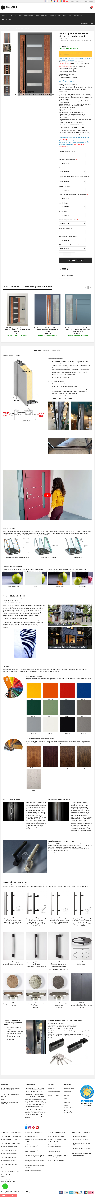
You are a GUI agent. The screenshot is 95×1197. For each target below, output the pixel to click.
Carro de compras (54, 1092)
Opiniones (67, 1102)
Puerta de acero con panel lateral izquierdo (35, 1161)
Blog (65, 1099)
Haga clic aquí (63, 139)
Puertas (9, 28)
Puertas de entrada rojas (8, 1157)
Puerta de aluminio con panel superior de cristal (57, 1140)
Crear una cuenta (76, 1)
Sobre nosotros (69, 1088)
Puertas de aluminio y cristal (9, 1147)
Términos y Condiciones (68, 1111)
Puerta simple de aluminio (56, 1136)
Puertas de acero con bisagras (10, 1143)
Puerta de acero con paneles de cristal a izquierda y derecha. (34, 1156)
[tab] (37, 350)
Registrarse (51, 1088)
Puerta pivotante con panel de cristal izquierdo (81, 1144)
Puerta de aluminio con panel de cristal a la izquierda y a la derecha (59, 1156)
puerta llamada (65, 63)
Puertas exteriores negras (9, 1154)
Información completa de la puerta (73, 127)
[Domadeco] (9, 7)
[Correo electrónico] (60, 282)
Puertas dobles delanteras (33, 1171)
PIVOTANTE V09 (70, 81)
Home (2, 28)
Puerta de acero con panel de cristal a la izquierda (34, 1145)
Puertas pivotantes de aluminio (10, 1140)
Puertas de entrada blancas (9, 1164)
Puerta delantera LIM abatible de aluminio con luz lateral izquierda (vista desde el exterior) (78, 329)
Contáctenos (68, 1092)
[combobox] (87, 23)
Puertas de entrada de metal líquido (9, 1175)
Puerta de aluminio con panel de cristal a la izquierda (58, 1145)
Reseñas (46, 350)
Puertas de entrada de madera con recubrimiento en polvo (12, 1181)
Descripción (55, 350)
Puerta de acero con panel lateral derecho (35, 1166)
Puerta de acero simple (32, 1136)
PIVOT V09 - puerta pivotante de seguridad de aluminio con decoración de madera (17, 329)
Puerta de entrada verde (8, 1168)
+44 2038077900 (6, 1098)
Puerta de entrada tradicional (10, 1171)
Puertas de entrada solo (23, 28)
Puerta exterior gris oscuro (9, 1150)
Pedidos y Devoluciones (68, 1106)
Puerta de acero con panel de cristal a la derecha (34, 1151)
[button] (7, 48)
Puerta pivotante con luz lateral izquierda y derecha (81, 1154)
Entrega (66, 1095)
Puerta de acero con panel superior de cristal (35, 1140)
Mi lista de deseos (53, 1095)
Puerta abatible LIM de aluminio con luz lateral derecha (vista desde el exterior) (47, 329)
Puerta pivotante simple (79, 1136)
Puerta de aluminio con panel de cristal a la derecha (58, 1151)
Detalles (37, 350)
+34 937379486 (5, 1095)
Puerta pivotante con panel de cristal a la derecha (81, 1149)
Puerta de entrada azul (8, 1161)
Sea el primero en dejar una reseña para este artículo (76, 40)
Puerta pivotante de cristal (80, 1140)
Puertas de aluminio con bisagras (11, 1136)
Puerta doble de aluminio (56, 1160)
